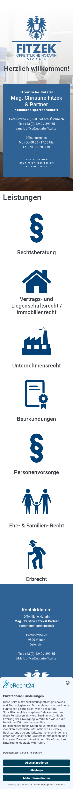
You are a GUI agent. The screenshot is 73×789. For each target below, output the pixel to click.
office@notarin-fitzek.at (41, 128)
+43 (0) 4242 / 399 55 (40, 124)
